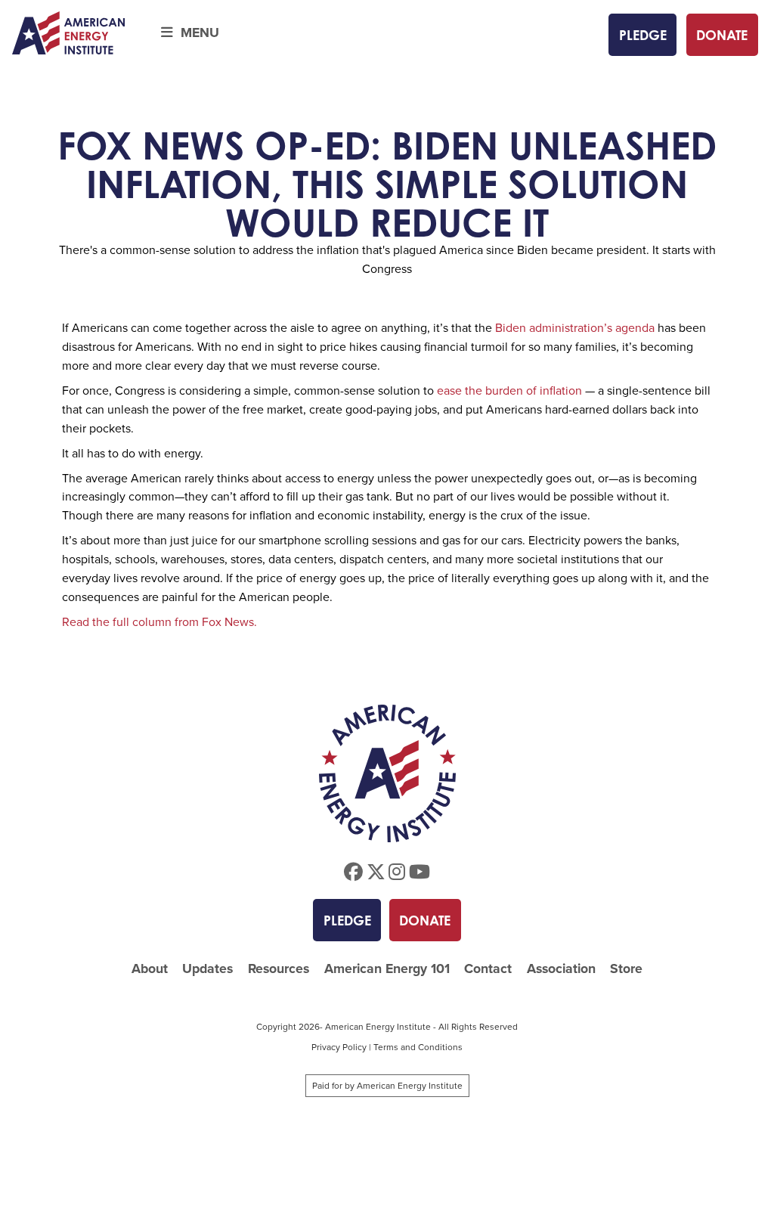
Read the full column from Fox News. (159, 622)
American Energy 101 (387, 968)
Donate (722, 34)
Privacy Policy (339, 1047)
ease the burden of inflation (509, 390)
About (150, 968)
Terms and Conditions (418, 1047)
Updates (207, 968)
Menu (196, 32)
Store (626, 968)
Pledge (643, 34)
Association (561, 968)
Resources (278, 968)
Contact (488, 968)
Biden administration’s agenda (575, 327)
